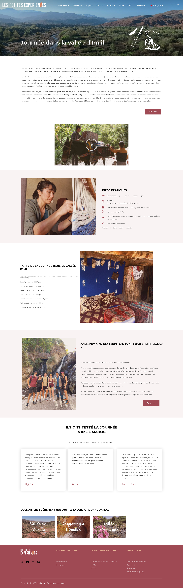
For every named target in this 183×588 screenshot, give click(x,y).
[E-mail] (32, 563)
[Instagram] (22, 563)
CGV (94, 568)
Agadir (89, 5)
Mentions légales (135, 572)
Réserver (140, 5)
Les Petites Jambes (136, 562)
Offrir (130, 5)
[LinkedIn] (27, 563)
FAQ (94, 565)
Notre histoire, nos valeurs (104, 562)
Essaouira (77, 5)
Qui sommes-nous (105, 5)
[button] (91, 144)
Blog (121, 5)
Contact (131, 565)
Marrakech (63, 5)
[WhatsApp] (38, 563)
